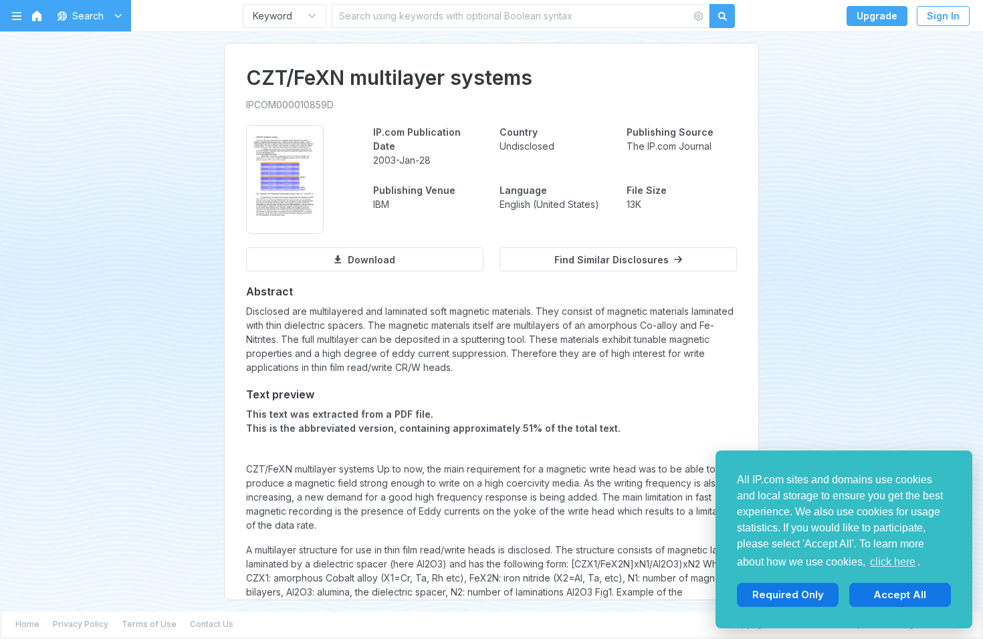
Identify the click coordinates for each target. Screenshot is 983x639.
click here (892, 561)
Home (27, 624)
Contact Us (211, 624)
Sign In (943, 15)
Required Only (788, 594)
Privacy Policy (80, 624)
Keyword (272, 15)
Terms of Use (149, 624)
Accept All (899, 594)
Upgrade (877, 15)
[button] (87, 15)
